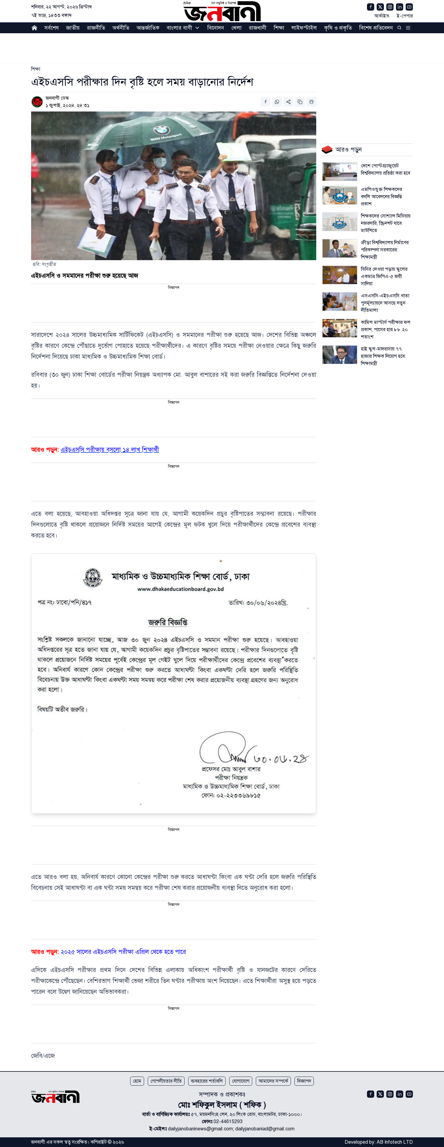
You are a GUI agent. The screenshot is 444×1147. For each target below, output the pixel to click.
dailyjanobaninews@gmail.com (200, 1129)
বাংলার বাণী (179, 27)
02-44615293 (228, 1122)
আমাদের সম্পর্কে (273, 1081)
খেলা (236, 27)
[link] (35, 69)
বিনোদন (215, 27)
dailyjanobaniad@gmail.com (264, 1129)
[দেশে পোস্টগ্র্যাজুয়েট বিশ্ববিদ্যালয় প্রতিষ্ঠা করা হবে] (339, 171)
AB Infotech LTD (395, 1142)
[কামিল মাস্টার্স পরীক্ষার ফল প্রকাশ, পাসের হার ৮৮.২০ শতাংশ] (339, 328)
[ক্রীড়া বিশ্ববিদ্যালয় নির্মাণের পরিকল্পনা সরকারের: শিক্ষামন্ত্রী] (339, 248)
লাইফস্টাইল (304, 27)
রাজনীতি (96, 27)
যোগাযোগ (240, 1081)
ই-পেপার (405, 16)
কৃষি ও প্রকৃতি (338, 27)
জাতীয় (73, 27)
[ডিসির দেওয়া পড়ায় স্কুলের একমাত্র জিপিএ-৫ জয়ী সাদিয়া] (339, 275)
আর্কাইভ (381, 16)
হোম (137, 1081)
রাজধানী (257, 27)
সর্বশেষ (51, 27)
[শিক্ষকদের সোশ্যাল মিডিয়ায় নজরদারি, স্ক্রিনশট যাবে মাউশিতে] (339, 221)
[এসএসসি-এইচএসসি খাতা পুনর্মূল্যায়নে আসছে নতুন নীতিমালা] (339, 301)
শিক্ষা (279, 27)
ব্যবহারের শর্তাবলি (207, 1081)
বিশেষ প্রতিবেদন (376, 27)
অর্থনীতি (120, 27)
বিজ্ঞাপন (304, 1081)
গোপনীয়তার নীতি (166, 1081)
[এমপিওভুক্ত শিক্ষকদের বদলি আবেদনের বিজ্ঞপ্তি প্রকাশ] (339, 195)
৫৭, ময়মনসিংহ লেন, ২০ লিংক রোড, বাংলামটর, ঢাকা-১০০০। (246, 1114)
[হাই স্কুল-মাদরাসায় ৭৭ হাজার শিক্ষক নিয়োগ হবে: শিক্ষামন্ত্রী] (339, 354)
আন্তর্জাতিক (148, 27)
